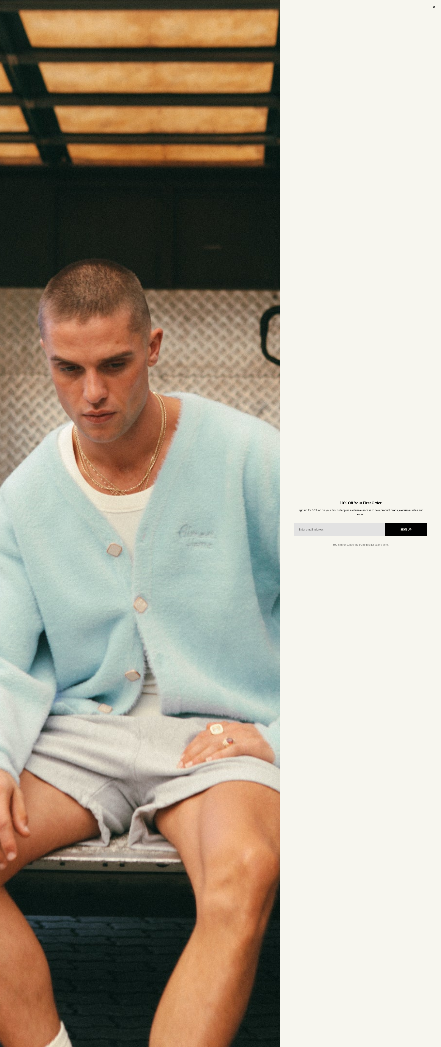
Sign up (406, 529)
